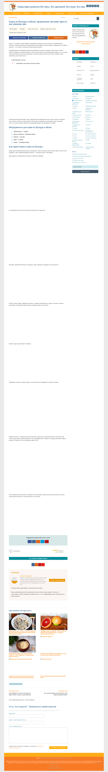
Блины (75, 96)
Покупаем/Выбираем (75, 122)
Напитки (88, 115)
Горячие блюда (38, 13)
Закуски (75, 106)
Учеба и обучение (91, 138)
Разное (88, 125)
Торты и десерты (91, 136)
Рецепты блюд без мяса (15, 684)
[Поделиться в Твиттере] (42, 541)
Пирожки (76, 119)
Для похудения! (60, 13)
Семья (88, 128)
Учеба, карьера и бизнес (77, 140)
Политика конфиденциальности (54, 768)
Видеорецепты (90, 96)
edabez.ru (98, 762)
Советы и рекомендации (87, 13)
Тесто (75, 136)
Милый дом (89, 111)
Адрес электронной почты (17, 720)
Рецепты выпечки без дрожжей (82, 156)
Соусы (75, 134)
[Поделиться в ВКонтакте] (34, 541)
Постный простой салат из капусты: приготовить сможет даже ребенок (20, 694)
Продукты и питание (76, 125)
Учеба (75, 138)
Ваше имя (12, 713)
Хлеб (87, 140)
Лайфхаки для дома (76, 112)
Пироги (88, 117)
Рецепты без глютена (79, 162)
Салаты (49, 13)
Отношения (76, 117)
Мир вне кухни (77, 115)
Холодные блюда (78, 147)
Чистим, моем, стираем (89, 147)
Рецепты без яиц (78, 158)
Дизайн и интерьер (91, 100)
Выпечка (27, 13)
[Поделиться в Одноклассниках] (38, 541)
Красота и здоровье (88, 108)
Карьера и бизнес (91, 106)
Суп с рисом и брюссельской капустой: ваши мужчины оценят (55, 694)
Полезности (89, 121)
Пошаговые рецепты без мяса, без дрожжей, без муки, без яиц (56, 758)
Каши (74, 108)
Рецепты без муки (78, 160)
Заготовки (89, 102)
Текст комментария (15, 726)
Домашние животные (75, 103)
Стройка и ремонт (91, 134)
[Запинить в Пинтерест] (47, 541)
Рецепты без (16, 13)
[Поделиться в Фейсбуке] (30, 541)
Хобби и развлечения (75, 144)
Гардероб (89, 98)
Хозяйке (88, 143)
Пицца (88, 119)
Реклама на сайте (54, 765)
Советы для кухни (78, 130)
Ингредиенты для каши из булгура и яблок (28, 63)
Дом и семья (72, 13)
